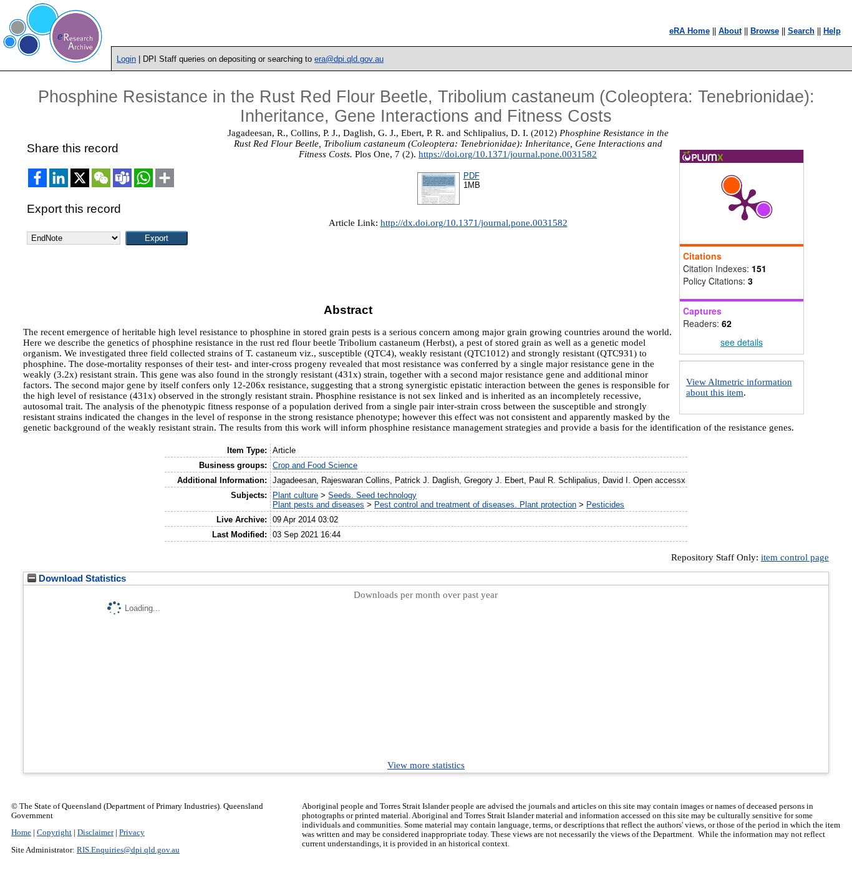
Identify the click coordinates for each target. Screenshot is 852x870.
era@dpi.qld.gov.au (349, 59)
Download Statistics (81, 579)
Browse (764, 31)
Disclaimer (95, 832)
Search (801, 31)
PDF (471, 175)
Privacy (132, 832)
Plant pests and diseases (318, 504)
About (730, 31)
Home (21, 832)
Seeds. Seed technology (372, 495)
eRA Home (689, 31)
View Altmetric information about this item (739, 387)
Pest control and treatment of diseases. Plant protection (475, 504)
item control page (795, 557)
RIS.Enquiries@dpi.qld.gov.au (128, 850)
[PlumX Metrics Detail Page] (744, 203)
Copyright (54, 832)
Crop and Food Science (315, 465)
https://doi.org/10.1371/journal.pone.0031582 (508, 154)
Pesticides (605, 504)
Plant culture (295, 495)
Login (126, 59)
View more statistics (426, 765)
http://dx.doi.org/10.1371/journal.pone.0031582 (474, 223)
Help (832, 31)
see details (741, 342)
